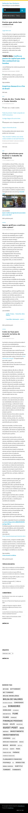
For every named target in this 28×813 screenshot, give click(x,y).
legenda (6, 738)
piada (18, 749)
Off (3, 96)
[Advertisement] (14, 635)
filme (15, 713)
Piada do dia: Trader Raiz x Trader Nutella (13, 100)
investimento (17, 731)
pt (13, 762)
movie (5, 745)
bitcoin (5, 689)
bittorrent (15, 689)
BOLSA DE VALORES (13, 699)
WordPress (10, 808)
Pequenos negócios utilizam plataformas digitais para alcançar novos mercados (12, 607)
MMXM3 (21, 741)
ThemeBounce (21, 806)
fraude (5, 724)
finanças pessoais (12, 720)
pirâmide (16, 752)
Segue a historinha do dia (9, 127)
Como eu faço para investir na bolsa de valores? (11, 334)
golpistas (19, 724)
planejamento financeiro (12, 759)
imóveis (5, 731)
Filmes (6, 717)
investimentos (11, 735)
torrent (6, 770)
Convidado (18, 702)
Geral (4, 19)
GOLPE (12, 724)
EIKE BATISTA (7, 714)
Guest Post (10, 727)
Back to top (20, 810)
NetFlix (20, 745)
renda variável (8, 766)
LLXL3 (13, 738)
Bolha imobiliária (11, 696)
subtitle (19, 766)
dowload (7, 710)
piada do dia (7, 752)
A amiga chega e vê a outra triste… (11, 118)
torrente (16, 770)
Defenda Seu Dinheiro (10, 3)
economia (16, 710)
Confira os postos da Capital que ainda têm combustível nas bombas (13, 59)
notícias (5, 749)
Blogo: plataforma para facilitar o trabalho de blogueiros (12, 155)
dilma (4, 706)
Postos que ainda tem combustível (12, 23)
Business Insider (7, 702)
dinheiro (14, 706)
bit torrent (8, 692)
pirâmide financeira (8, 755)
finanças (13, 717)
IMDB (22, 728)
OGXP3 (12, 749)
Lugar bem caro (6, 30)
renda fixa (20, 762)
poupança (7, 762)
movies (13, 745)
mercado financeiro (10, 742)
